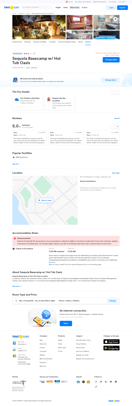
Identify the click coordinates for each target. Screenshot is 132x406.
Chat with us (22, 344)
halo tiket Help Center (83, 340)
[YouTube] (111, 381)
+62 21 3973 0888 (24, 364)
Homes (14, 13)
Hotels (60, 344)
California (21, 13)
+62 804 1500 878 (24, 359)
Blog (41, 340)
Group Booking (81, 344)
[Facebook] (96, 381)
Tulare (28, 13)
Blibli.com (43, 366)
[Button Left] (113, 126)
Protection (43, 363)
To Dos (60, 351)
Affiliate (42, 355)
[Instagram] (115, 381)
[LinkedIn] (106, 381)
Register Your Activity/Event (85, 359)
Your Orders (112, 2)
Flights (60, 340)
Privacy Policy (80, 348)
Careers (42, 348)
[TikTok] (96, 386)
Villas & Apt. (62, 348)
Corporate (43, 351)
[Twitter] (101, 381)
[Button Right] (118, 126)
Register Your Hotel (82, 355)
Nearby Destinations (88, 181)
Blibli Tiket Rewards (100, 2)
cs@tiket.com (22, 351)
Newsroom (43, 344)
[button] (45, 200)
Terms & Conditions (82, 351)
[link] (111, 7)
